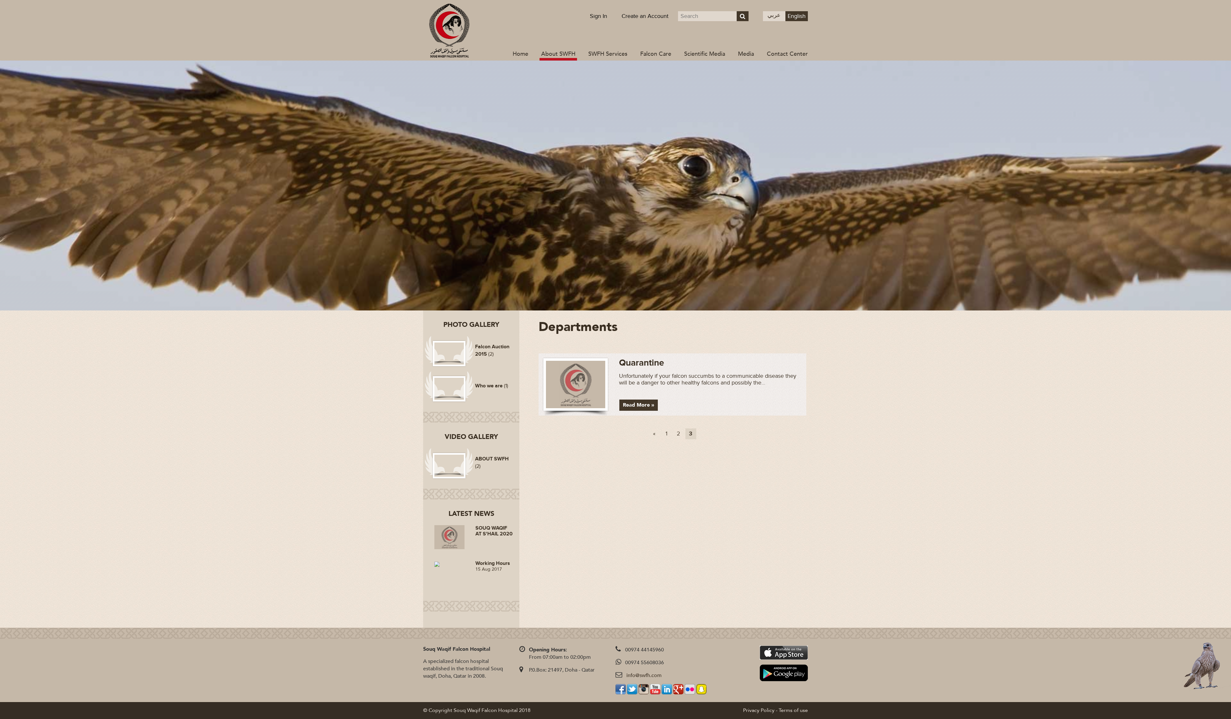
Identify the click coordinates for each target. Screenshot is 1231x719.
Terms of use (793, 710)
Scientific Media (704, 54)
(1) (491, 386)
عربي (774, 15)
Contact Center (787, 54)
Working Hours (492, 563)
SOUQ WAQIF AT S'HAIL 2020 (494, 531)
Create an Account (645, 16)
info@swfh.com (644, 675)
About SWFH (558, 54)
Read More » (638, 405)
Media (746, 54)
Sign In (598, 16)
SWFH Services (607, 54)
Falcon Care (655, 54)
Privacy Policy (759, 710)
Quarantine (641, 363)
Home (520, 54)
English (797, 16)
